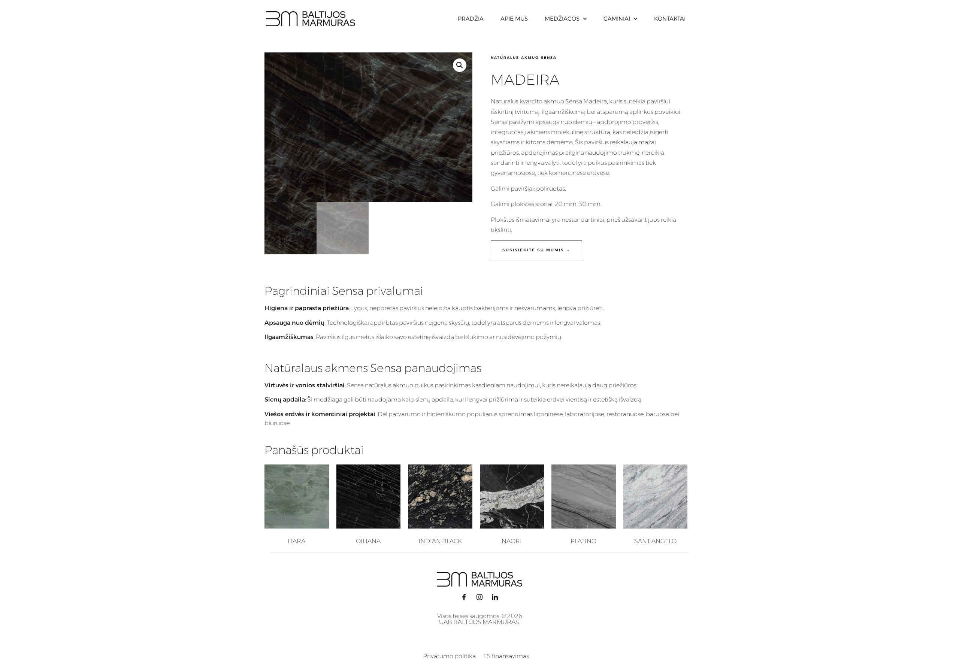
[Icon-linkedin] (495, 597)
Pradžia (471, 18)
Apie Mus (514, 18)
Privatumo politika (449, 656)
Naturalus (504, 101)
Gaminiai (616, 18)
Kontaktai (670, 18)
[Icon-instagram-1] (479, 597)
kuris (616, 101)
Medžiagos (562, 18)
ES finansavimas (506, 656)
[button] (459, 65)
